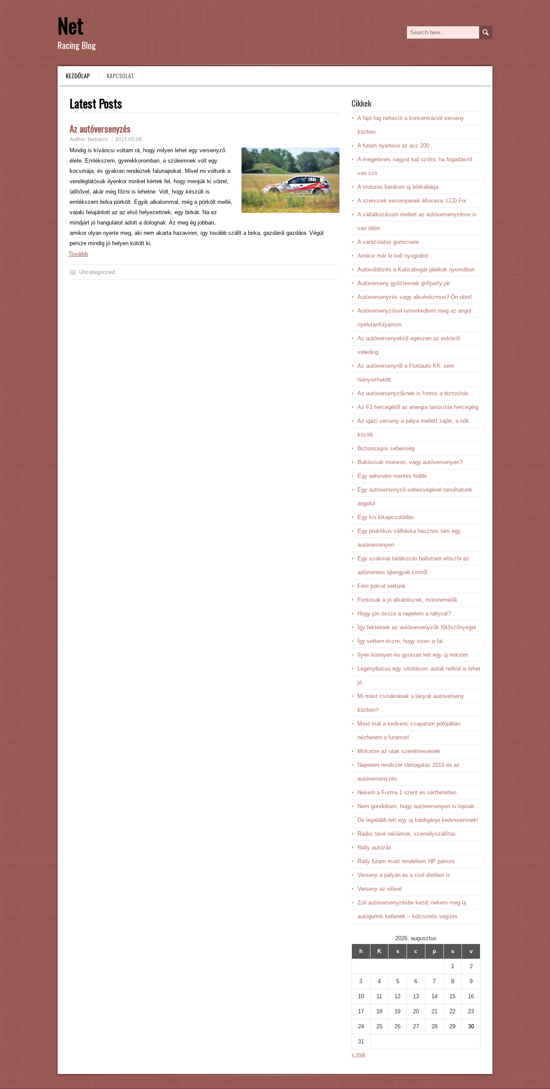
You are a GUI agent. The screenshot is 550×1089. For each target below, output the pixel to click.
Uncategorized (97, 272)
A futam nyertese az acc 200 (393, 145)
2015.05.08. (129, 139)
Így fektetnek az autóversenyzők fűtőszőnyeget (417, 627)
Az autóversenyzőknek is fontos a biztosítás (413, 393)
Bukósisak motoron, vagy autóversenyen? (410, 462)
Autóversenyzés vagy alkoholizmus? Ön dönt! (415, 297)
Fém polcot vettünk (382, 586)
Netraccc (98, 139)
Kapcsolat (120, 75)
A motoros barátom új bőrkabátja (398, 187)
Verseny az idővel (380, 889)
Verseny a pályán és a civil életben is (404, 875)
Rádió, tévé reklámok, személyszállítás (407, 834)
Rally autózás (374, 847)
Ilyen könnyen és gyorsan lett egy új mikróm (413, 655)
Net (70, 25)
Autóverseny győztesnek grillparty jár (404, 283)
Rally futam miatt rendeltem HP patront (406, 861)
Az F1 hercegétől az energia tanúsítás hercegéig (418, 407)
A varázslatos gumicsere (388, 242)
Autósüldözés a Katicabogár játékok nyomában (416, 269)
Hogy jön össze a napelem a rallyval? (404, 613)
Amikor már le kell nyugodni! (393, 255)
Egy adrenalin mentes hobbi (392, 476)
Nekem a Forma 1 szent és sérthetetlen (407, 792)
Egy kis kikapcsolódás (386, 517)
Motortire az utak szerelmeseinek (399, 751)
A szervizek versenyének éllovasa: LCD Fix (412, 200)
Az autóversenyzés (100, 128)
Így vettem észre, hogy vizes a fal (400, 641)
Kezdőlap (78, 75)
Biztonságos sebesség (386, 448)
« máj (358, 1054)
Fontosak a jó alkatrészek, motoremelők (408, 600)
